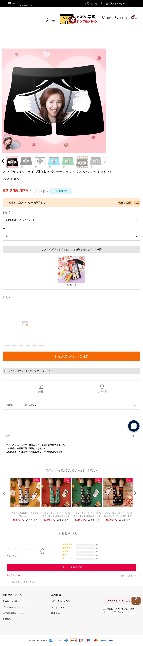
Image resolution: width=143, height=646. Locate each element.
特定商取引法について (13, 613)
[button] (9, 100)
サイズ (6, 212)
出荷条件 (7, 619)
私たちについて (58, 607)
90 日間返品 (31, 451)
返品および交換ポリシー (14, 601)
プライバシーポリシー (13, 607)
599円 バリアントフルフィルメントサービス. (30, 371)
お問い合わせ (91, 3)
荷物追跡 (55, 613)
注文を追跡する (117, 3)
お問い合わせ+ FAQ (60, 601)
